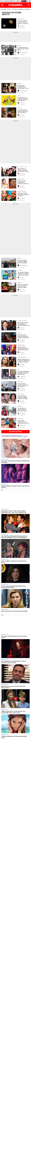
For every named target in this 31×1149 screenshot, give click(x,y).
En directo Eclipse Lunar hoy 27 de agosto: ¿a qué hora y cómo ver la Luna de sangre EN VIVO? (24, 23)
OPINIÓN (14, 9)
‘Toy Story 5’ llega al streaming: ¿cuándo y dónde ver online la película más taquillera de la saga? (23, 275)
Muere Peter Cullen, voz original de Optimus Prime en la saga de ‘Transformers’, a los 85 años (23, 326)
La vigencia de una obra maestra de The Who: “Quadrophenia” (23, 49)
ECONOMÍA (20, 9)
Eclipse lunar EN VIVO (9, 1)
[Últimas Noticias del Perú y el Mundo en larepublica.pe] (16, 5)
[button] (2, 5)
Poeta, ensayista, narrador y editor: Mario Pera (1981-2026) (22, 262)
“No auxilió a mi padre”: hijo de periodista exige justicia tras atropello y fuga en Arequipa (23, 410)
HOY (1, 1)
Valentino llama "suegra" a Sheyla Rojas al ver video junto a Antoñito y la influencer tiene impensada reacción (23, 399)
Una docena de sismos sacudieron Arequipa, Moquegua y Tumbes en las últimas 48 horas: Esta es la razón (23, 338)
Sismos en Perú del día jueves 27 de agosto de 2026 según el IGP (23, 286)
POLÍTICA (9, 9)
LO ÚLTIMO (3, 9)
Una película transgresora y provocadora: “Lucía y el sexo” (23, 87)
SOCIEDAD (27, 9)
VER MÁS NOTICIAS (15, 431)
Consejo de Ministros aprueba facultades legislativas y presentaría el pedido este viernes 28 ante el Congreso (23, 375)
